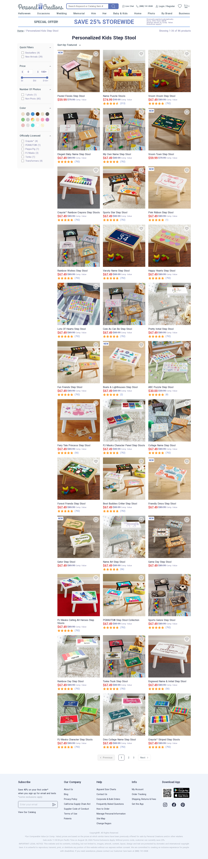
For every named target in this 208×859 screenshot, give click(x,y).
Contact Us (102, 794)
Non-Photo (32, 98)
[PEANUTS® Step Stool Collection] (124, 595)
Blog (66, 794)
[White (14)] (37, 125)
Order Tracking (139, 794)
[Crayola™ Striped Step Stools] (169, 714)
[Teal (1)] (33, 125)
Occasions (43, 13)
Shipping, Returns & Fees (144, 799)
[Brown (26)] (37, 114)
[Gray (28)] (47, 114)
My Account (137, 789)
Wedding (61, 13)
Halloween (24, 13)
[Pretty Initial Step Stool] (169, 304)
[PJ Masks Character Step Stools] (78, 714)
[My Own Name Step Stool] (124, 129)
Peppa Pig (31, 149)
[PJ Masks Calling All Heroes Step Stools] (78, 595)
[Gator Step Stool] (78, 537)
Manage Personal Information (111, 813)
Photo (151, 13)
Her (104, 13)
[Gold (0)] (42, 114)
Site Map (101, 818)
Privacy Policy (70, 799)
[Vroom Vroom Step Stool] (169, 71)
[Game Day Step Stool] (169, 537)
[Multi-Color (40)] (33, 120)
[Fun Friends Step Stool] (78, 362)
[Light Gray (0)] (28, 120)
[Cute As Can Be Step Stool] (124, 304)
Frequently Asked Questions (110, 804)
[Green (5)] (23, 120)
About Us (68, 789)
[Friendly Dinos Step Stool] (169, 478)
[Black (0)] (28, 114)
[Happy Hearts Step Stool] (169, 246)
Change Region (104, 823)
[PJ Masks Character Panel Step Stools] (124, 420)
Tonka (29, 157)
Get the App (138, 804)
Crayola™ (31, 141)
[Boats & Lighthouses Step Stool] (124, 362)
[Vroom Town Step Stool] (169, 129)
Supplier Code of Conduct (76, 809)
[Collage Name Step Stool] (169, 420)
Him (93, 13)
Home (137, 13)
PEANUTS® (32, 145)
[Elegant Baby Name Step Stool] (78, 129)
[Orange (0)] (37, 120)
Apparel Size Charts (106, 789)
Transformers (33, 161)
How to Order (103, 809)
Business (184, 13)
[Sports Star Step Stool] (124, 187)
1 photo (30, 95)
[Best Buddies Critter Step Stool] (124, 478)
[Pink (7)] (42, 120)
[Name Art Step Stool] (124, 537)
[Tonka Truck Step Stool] (124, 656)
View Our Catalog (27, 812)
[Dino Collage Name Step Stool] (124, 714)
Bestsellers (32, 53)
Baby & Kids (120, 13)
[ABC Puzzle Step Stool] (169, 362)
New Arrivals (33, 56)
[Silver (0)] (28, 125)
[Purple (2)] (47, 120)
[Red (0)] (23, 125)
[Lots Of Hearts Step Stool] (78, 304)
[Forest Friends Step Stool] (78, 478)
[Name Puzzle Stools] (124, 71)
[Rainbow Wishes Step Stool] (78, 246)
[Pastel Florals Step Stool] (78, 71)
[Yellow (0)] (42, 125)
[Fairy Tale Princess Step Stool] (78, 420)
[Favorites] (180, 6)
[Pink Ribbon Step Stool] (169, 187)
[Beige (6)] (23, 114)
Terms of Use (70, 813)
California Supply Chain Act (77, 804)
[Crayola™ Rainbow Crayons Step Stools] (78, 187)
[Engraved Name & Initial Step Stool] (169, 656)
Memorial (79, 13)
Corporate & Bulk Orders (108, 799)
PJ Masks (31, 153)
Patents (68, 818)
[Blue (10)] (33, 114)
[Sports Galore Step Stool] (169, 595)
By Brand (167, 13)
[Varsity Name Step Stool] (124, 246)
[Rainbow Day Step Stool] (78, 656)
